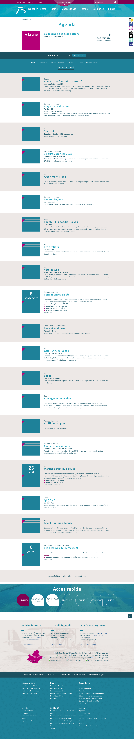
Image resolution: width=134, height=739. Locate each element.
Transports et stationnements (91, 693)
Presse (51, 674)
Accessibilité (63, 674)
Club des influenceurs (30, 691)
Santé (52, 728)
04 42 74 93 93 (101, 633)
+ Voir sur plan (56, 644)
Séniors (24, 718)
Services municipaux (58, 691)
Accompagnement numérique (62, 723)
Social (52, 726)
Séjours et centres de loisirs (90, 726)
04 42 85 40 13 (97, 635)
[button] (130, 616)
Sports (81, 721)
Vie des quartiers (57, 688)
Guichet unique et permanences (63, 716)
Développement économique (90, 696)
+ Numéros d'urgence (88, 644)
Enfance (24, 713)
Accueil (25, 19)
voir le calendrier (78, 55)
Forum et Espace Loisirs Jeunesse (92, 718)
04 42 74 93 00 (35, 637)
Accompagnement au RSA (60, 718)
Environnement (85, 688)
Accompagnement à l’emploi (62, 721)
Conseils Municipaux (58, 686)
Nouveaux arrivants (29, 693)
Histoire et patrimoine (30, 688)
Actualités (38, 674)
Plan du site (78, 674)
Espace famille (27, 721)
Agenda (82, 711)
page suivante (80, 576)
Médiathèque (84, 716)
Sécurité (82, 691)
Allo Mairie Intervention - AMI (91, 698)
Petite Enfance (27, 711)
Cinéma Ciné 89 (85, 713)
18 (89, 637)
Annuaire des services (30, 640)
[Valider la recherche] (115, 2)
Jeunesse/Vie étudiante (30, 716)
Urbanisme (83, 686)
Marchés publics (56, 696)
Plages (81, 723)
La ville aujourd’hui (29, 686)
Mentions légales (97, 674)
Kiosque (53, 698)
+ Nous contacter (28, 644)
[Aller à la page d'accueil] (21, 10)
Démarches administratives (61, 693)
